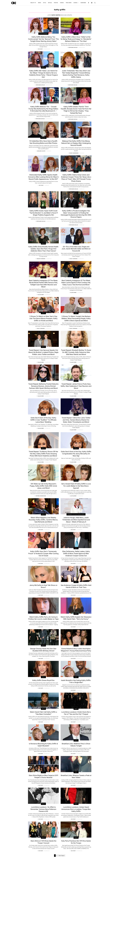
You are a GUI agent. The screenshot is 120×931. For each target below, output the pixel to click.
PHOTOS (56, 2)
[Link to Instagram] (91, 2)
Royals (50, 2)
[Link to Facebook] (88, 2)
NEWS (39, 2)
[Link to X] (94, 2)
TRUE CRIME (68, 2)
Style (44, 2)
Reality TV (33, 2)
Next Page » (62, 855)
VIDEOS (62, 2)
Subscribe (83, 2)
